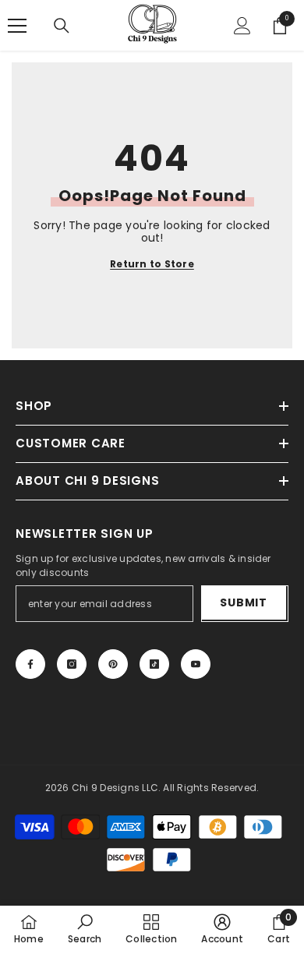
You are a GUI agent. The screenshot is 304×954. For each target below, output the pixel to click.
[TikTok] (154, 664)
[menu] (17, 25)
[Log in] (242, 25)
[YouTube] (195, 664)
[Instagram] (72, 664)
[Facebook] (30, 664)
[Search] (61, 25)
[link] (84, 929)
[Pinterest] (113, 664)
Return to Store (152, 264)
